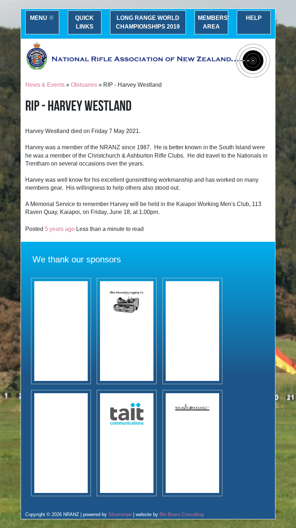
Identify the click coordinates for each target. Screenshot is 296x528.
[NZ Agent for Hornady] (192, 443)
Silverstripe (120, 514)
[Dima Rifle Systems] (61, 443)
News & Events (45, 85)
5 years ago (60, 229)
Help (254, 18)
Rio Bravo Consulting (182, 514)
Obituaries (84, 85)
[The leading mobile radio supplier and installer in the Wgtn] (126, 443)
